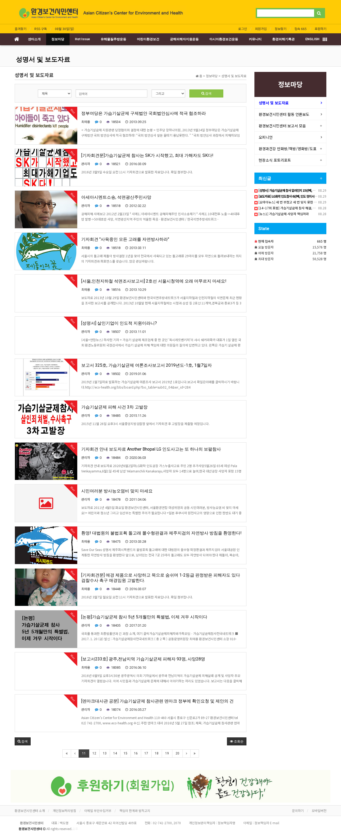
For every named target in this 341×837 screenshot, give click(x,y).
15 (125, 753)
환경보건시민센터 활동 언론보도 (284, 114)
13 (105, 753)
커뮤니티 (255, 39)
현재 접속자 (266, 241)
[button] (23, 741)
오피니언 (266, 137)
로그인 (242, 28)
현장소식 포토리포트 (275, 160)
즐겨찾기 (20, 28)
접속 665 (300, 28)
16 (136, 753)
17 (146, 753)
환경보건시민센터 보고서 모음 (282, 125)
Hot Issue (82, 39)
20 (177, 753)
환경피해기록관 (283, 39)
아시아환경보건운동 (223, 39)
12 (94, 753)
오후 (75, 828)
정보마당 (57, 39)
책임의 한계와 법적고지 (134, 810)
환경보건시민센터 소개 (30, 810)
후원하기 (320, 28)
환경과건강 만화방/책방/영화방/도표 (287, 148)
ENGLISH (312, 39)
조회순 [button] (238, 741)
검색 (208, 93)
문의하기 (298, 810)
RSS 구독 (40, 28)
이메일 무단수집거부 (97, 810)
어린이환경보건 (148, 39)
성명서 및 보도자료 (43, 59)
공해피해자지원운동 (184, 39)
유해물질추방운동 (113, 39)
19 (167, 753)
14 (115, 753)
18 (157, 753)
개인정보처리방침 (64, 810)
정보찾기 (280, 28)
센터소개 (34, 39)
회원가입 (261, 28)
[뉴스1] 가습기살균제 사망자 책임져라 (283, 213)
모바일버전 (319, 810)
